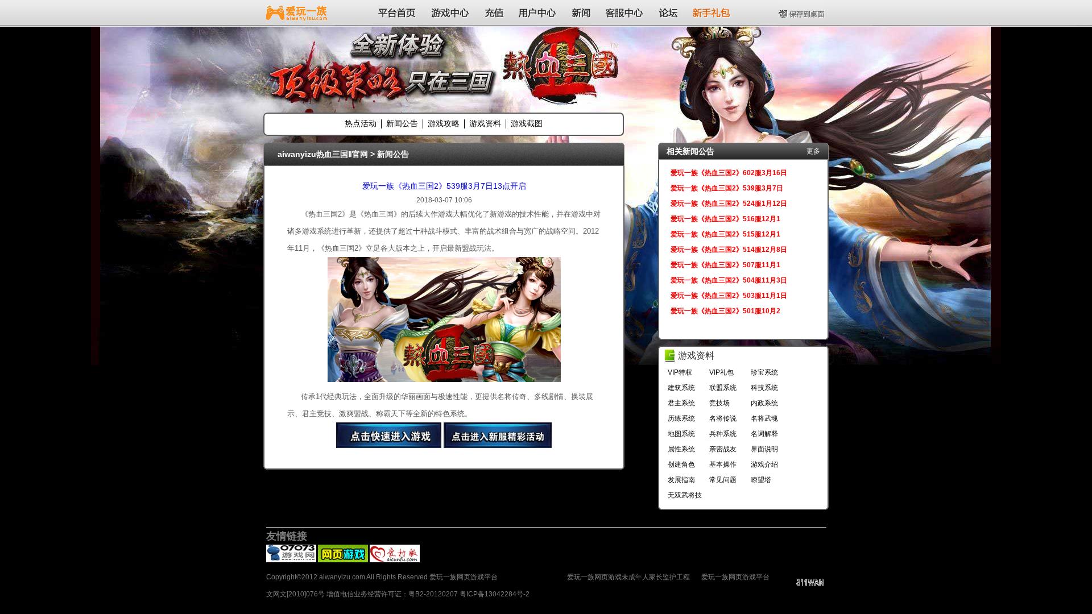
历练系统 (681, 418)
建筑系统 (681, 388)
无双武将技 (685, 495)
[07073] (291, 560)
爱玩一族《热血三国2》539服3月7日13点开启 (444, 185)
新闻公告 (402, 123)
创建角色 (681, 464)
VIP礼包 (721, 372)
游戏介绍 (764, 464)
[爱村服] (395, 560)
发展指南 (681, 480)
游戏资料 (485, 123)
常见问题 (723, 480)
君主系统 (681, 403)
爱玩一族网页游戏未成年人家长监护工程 (628, 577)
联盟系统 (723, 388)
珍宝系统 (764, 372)
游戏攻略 (444, 123)
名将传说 (723, 418)
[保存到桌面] (802, 12)
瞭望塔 (761, 480)
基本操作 (723, 464)
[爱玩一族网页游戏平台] (296, 12)
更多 (813, 151)
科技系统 (764, 388)
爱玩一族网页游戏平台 (735, 577)
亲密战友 (723, 449)
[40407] (343, 560)
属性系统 (681, 449)
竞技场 (719, 403)
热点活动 (361, 123)
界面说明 (764, 449)
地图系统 (681, 434)
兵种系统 (723, 434)
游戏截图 (527, 123)
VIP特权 (680, 372)
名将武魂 (764, 418)
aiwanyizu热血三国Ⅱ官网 (323, 154)
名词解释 (764, 434)
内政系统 (764, 403)
